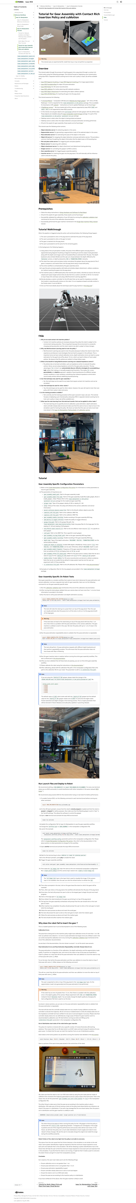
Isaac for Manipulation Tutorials (23, 29)
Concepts (17, 81)
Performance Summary (21, 78)
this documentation (93, 564)
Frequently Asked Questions (22, 96)
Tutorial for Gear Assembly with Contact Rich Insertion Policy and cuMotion (25, 47)
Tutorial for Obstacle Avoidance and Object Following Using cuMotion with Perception (24, 35)
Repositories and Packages (21, 83)
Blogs (16, 91)
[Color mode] (121, 2)
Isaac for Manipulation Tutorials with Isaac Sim (24, 52)
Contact (87, 1195)
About (16, 98)
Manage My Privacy (27, 1195)
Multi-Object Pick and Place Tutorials (23, 42)
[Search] (117, 2)
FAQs (105, 17)
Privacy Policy (17, 1195)
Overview (106, 10)
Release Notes (18, 93)
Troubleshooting (19, 88)
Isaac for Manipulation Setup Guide (23, 25)
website (56, 105)
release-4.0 (18, 1185)
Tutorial (106, 20)
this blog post (88, 285)
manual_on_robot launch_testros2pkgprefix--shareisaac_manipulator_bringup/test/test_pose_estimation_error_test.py (71, 599)
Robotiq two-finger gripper (78, 101)
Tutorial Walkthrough (109, 15)
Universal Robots (47, 101)
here (94, 105)
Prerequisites (107, 12)
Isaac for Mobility (20, 76)
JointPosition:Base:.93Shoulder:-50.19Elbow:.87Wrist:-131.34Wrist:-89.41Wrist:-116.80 (70, 1039)
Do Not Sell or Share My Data (40, 1195)
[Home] (37, 6)
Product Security (80, 1195)
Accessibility (62, 1195)
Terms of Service (53, 1195)
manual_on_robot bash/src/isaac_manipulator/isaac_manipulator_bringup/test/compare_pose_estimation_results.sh (71, 637)
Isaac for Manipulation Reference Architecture (23, 21)
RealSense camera (47, 107)
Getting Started (19, 12)
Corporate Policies (70, 1195)
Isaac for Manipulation (22, 17)
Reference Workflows (20, 15)
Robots (16, 86)
